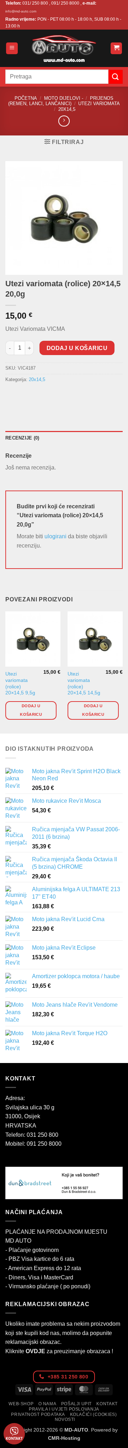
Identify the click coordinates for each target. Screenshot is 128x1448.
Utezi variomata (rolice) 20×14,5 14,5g (84, 683)
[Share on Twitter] (37, 395)
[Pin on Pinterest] (63, 395)
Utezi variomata (99, 103)
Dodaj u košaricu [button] (31, 710)
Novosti (65, 1419)
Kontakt (106, 1403)
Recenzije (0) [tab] (22, 438)
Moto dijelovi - (63, 98)
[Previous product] (63, 121)
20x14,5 (66, 109)
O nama (47, 1403)
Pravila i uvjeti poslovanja (64, 1409)
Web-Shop (21, 1403)
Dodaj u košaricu (77, 348)
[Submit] (115, 77)
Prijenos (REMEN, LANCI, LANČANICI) (60, 101)
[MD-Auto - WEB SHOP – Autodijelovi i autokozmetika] (64, 48)
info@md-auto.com (20, 11)
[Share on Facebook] (25, 395)
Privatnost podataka (38, 1414)
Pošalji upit (76, 1403)
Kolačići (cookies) (93, 1414)
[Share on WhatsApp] (12, 395)
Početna (26, 98)
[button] (12, 48)
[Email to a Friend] (50, 395)
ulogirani (55, 536)
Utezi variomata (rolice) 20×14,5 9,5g (20, 683)
